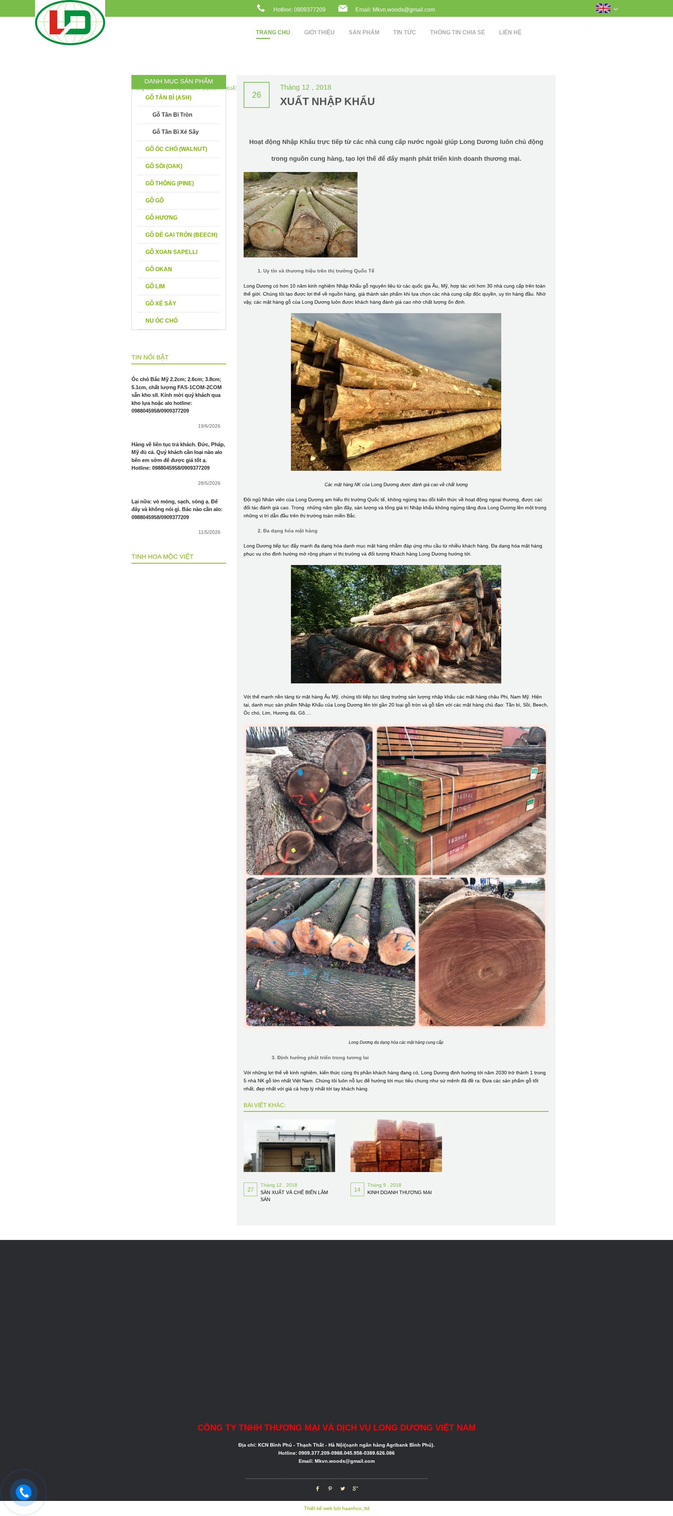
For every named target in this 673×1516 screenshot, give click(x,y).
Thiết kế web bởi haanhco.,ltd (336, 1508)
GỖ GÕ (154, 201)
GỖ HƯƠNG (161, 218)
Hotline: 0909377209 (299, 10)
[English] (611, 9)
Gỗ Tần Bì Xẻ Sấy (175, 132)
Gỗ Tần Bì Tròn (172, 115)
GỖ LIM (155, 286)
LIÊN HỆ (510, 32)
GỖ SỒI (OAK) (163, 166)
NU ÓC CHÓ (161, 321)
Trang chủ (273, 32)
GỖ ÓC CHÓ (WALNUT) (176, 149)
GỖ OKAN (158, 269)
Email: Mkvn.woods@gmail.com (395, 10)
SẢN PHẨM (364, 32)
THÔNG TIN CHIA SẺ (457, 32)
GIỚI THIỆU (319, 32)
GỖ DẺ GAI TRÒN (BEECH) (181, 235)
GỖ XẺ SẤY (160, 303)
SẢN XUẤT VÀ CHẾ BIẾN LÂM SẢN (294, 1196)
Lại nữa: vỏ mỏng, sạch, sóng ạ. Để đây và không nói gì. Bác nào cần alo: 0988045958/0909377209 (177, 509)
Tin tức (404, 32)
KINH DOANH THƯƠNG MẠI (399, 1192)
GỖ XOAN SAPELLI (171, 252)
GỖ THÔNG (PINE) (169, 183)
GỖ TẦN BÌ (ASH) (168, 98)
